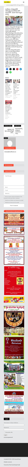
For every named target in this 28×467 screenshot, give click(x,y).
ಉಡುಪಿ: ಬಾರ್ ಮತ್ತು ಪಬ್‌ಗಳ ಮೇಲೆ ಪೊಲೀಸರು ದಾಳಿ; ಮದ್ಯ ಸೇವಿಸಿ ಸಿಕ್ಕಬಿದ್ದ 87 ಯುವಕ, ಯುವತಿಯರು (8, 109)
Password (6, 427)
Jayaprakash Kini (10, 148)
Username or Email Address (11, 422)
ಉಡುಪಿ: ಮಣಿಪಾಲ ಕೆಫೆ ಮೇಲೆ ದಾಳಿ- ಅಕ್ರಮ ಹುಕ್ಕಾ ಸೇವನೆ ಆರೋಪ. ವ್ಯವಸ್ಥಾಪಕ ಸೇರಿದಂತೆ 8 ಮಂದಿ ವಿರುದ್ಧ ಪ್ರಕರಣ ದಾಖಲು (8, 89)
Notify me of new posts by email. (12, 202)
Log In (5, 435)
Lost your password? (8, 437)
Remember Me (9, 432)
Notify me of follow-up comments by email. (14, 200)
